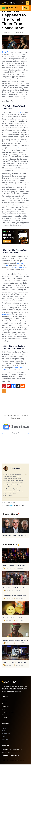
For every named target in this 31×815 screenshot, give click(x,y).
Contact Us (5, 789)
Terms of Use (6, 784)
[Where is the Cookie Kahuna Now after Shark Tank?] (15, 679)
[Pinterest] (4, 435)
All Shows (4, 768)
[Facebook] (13, 435)
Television (4, 751)
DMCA (4, 781)
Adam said (20, 166)
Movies (4, 754)
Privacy (4, 778)
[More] (4, 440)
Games (4, 765)
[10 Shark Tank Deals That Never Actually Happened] (15, 627)
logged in (11, 554)
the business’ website (19, 301)
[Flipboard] (9, 435)
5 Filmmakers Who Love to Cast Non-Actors (16, 584)
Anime (3, 760)
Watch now (26, 7)
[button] (27, 3)
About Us (4, 787)
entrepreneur (18, 121)
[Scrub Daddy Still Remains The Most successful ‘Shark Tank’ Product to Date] (15, 657)
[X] (18, 435)
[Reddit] (22, 435)
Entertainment (6, 757)
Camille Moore (7, 32)
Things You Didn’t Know (8, 762)
